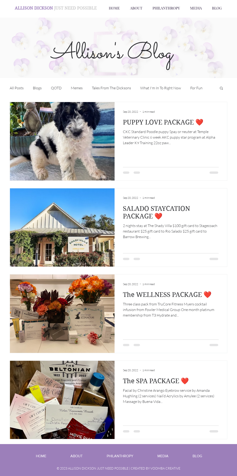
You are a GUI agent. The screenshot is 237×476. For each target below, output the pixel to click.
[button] (221, 88)
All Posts (17, 88)
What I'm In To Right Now (160, 88)
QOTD (56, 88)
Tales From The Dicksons (111, 88)
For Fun (196, 88)
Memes (77, 88)
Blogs (37, 88)
